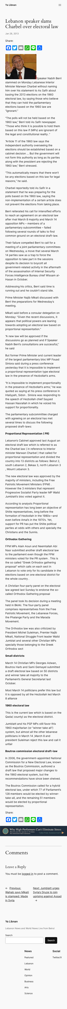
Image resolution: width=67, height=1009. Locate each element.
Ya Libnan (10, 5)
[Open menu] (60, 5)
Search (8, 935)
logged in (27, 873)
